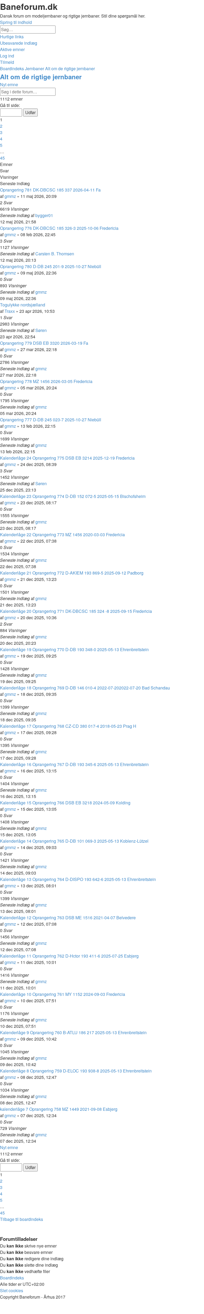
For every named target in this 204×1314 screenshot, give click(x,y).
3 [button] (1, 132)
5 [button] (1, 145)
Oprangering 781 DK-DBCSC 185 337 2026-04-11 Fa (50, 190)
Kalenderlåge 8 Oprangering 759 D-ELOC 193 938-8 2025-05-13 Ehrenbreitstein (76, 1071)
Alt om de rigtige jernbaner (41, 76)
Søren (41, 330)
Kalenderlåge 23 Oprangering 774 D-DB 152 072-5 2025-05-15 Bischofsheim (73, 496)
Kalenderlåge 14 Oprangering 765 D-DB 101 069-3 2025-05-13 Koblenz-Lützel (74, 841)
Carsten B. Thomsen (54, 254)
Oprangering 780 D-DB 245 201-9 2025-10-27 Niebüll (50, 266)
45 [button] (2, 158)
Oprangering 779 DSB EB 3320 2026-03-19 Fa (44, 343)
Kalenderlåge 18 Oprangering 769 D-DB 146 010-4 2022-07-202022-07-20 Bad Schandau (85, 688)
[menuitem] (18, 43)
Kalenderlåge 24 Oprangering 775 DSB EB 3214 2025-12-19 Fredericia (67, 458)
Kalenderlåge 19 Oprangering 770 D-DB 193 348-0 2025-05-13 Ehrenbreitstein (74, 649)
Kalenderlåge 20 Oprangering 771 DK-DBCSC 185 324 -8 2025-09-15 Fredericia (76, 611)
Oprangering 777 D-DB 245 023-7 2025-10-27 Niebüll (50, 420)
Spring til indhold (16, 22)
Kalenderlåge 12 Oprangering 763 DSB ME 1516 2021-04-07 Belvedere (68, 917)
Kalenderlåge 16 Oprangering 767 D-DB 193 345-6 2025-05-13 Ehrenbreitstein (74, 764)
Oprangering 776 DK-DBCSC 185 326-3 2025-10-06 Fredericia (59, 228)
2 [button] (1, 126)
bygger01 (44, 215)
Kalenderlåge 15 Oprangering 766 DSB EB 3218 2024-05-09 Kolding (65, 803)
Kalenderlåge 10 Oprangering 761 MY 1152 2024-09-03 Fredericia (62, 994)
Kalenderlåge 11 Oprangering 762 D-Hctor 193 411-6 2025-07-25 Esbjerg (69, 956)
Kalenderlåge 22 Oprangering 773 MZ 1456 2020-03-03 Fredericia (62, 534)
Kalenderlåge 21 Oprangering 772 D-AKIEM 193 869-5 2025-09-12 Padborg (71, 573)
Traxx (10, 311)
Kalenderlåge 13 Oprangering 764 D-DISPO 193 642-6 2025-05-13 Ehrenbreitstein (78, 879)
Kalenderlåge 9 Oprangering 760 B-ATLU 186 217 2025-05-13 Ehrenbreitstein (73, 1032)
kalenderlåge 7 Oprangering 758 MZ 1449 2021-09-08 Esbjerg (58, 1109)
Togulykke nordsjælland (22, 305)
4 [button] (1, 139)
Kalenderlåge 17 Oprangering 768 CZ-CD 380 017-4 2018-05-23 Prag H (68, 726)
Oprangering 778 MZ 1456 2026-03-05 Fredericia (46, 381)
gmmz (10, 196)
